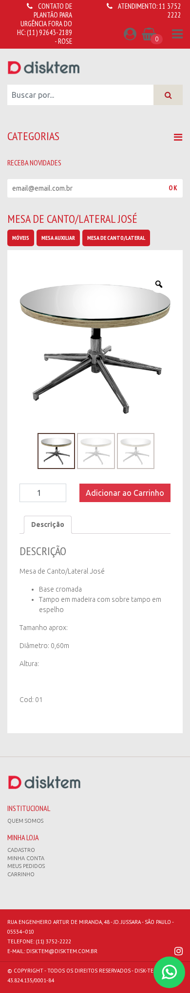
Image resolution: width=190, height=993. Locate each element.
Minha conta (25, 858)
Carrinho (21, 874)
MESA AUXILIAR (58, 237)
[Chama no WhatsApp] (169, 972)
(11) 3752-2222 (53, 941)
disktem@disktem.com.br (61, 951)
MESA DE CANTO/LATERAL (116, 237)
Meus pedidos (26, 866)
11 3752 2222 (170, 10)
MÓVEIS (20, 237)
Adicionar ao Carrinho (125, 492)
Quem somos (25, 821)
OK (173, 187)
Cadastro (21, 850)
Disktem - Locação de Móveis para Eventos (43, 67)
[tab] (48, 525)
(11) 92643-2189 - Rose (49, 37)
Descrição (47, 524)
